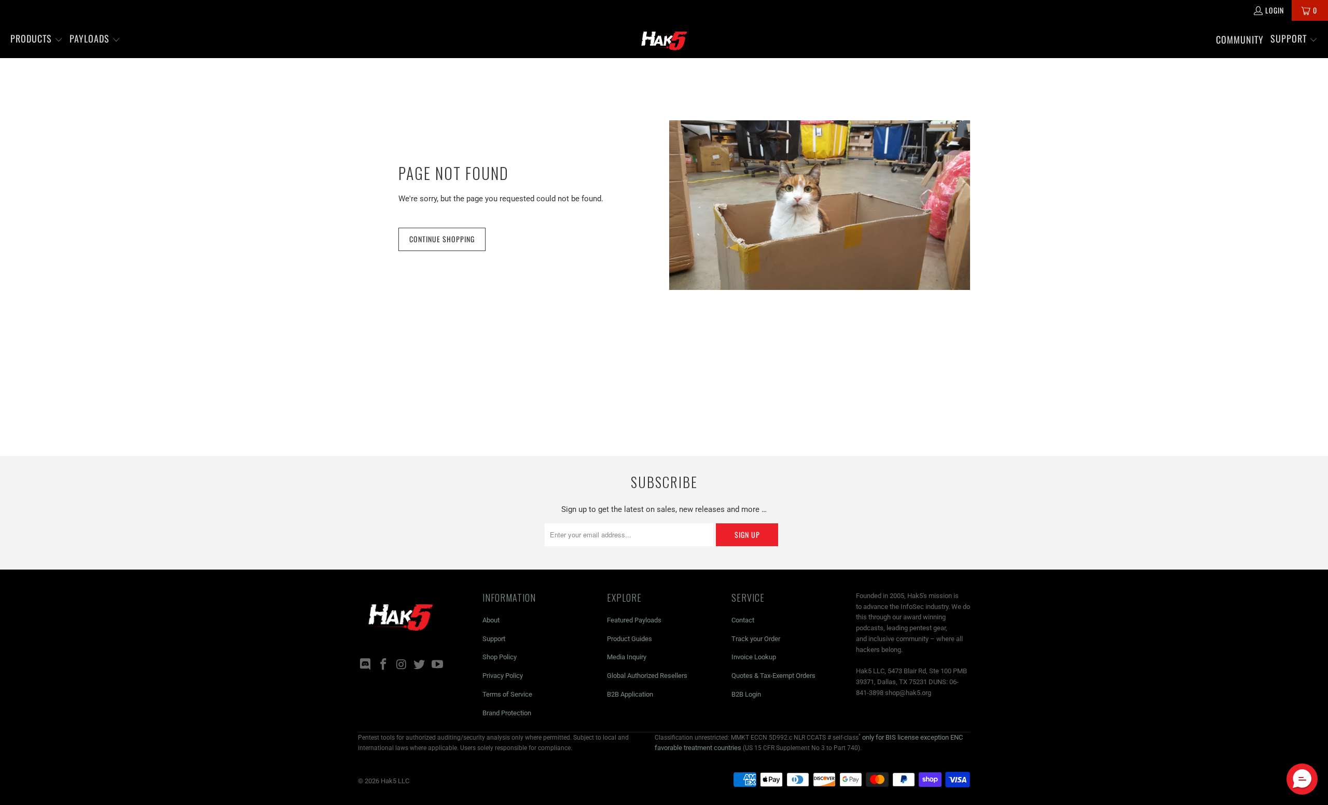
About (491, 620)
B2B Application (630, 694)
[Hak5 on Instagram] (401, 665)
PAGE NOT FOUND (453, 173)
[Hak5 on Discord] (366, 665)
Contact (742, 620)
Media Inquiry (626, 657)
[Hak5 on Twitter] (419, 665)
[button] (36, 39)
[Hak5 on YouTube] (438, 665)
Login (1274, 10)
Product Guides (629, 639)
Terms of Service (507, 694)
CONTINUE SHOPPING (442, 238)
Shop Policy (499, 657)
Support (493, 639)
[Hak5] (664, 39)
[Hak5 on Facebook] (384, 665)
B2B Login (746, 694)
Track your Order (755, 639)
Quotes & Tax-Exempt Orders (773, 675)
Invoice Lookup (753, 657)
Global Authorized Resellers (647, 675)
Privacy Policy (502, 675)
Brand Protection (506, 713)
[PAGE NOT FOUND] (819, 205)
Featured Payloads (634, 620)
